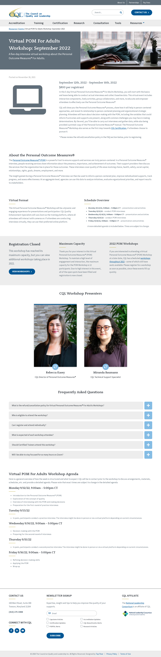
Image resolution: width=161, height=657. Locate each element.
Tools (118, 23)
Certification (60, 23)
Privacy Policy (111, 654)
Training (39, 23)
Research (79, 23)
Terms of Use (125, 654)
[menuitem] (20, 23)
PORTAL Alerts (55, 626)
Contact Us (141, 12)
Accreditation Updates (92, 619)
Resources (136, 23)
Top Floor (99, 654)
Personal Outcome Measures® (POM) (29, 160)
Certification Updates (58, 623)
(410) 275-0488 (16, 612)
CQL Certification (118, 128)
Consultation (101, 23)
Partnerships (134, 2)
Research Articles (90, 626)
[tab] (80, 405)
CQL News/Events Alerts (93, 623)
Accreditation (17, 23)
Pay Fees (146, 2)
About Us (121, 2)
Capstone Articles (56, 619)
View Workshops (21, 271)
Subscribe (55, 635)
